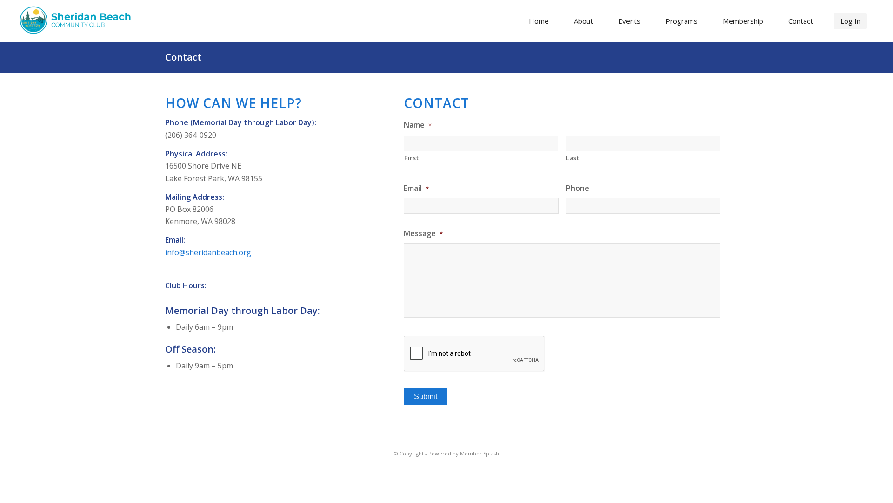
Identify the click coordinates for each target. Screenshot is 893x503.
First (411, 158)
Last (573, 158)
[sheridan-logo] (78, 20)
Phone (577, 188)
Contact (183, 57)
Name (418, 125)
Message (423, 233)
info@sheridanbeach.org (208, 252)
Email (416, 188)
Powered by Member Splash (463, 453)
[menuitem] (538, 21)
